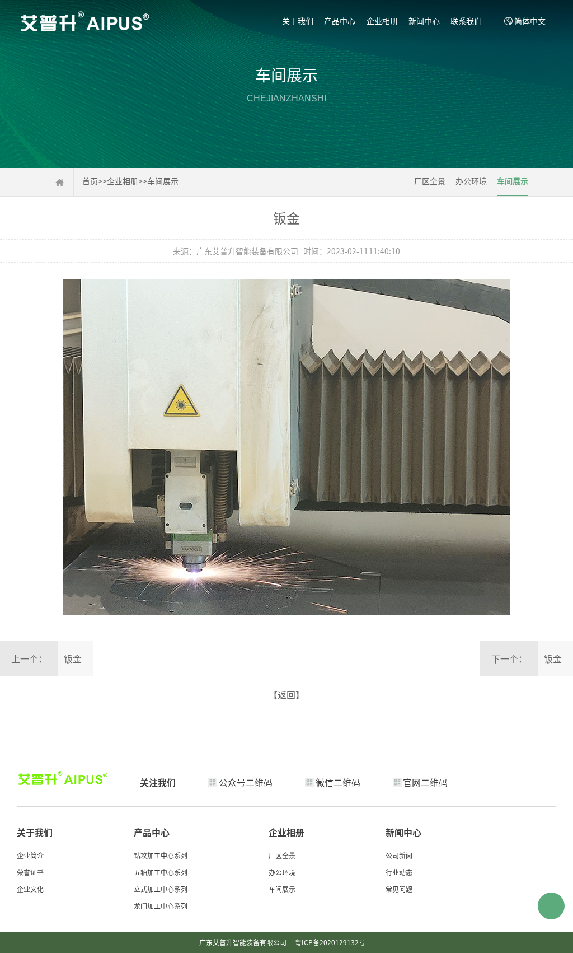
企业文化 (30, 889)
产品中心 (339, 20)
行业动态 (399, 872)
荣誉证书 (30, 872)
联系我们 (466, 20)
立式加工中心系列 (160, 889)
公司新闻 (399, 855)
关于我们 (297, 20)
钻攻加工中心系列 (160, 855)
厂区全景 (429, 180)
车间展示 (163, 180)
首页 (90, 180)
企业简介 (30, 855)
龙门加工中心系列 (160, 905)
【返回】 (286, 694)
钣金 (73, 658)
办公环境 (471, 180)
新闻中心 (424, 20)
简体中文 (530, 20)
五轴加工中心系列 (160, 872)
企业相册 (382, 20)
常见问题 (399, 889)
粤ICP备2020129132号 (330, 942)
